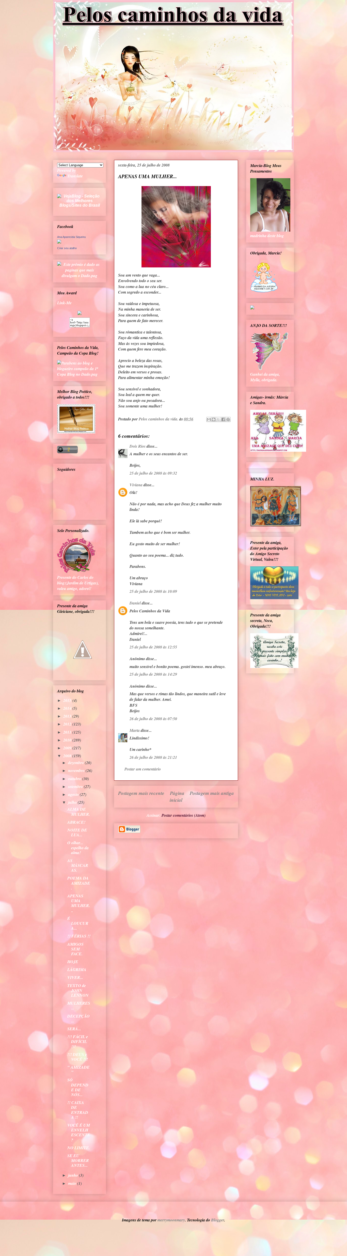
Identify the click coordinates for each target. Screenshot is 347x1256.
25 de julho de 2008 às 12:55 (153, 647)
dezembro (76, 762)
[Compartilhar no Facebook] (223, 419)
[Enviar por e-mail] (208, 419)
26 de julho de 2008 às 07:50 (153, 718)
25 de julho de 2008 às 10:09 (153, 591)
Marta (135, 730)
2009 (67, 748)
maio (72, 1183)
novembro (77, 770)
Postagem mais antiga (212, 793)
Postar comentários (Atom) (184, 815)
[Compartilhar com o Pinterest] (228, 419)
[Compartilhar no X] (218, 419)
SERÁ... (74, 1029)
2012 (67, 724)
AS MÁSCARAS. (77, 865)
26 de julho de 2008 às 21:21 (153, 757)
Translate (75, 176)
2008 (67, 756)
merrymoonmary (171, 1220)
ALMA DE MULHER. (78, 811)
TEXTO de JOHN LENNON (78, 990)
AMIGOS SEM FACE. (75, 949)
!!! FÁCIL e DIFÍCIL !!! (77, 1041)
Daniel (135, 603)
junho (73, 1175)
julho (73, 802)
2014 (67, 708)
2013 (67, 716)
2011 (67, 732)
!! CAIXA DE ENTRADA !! (77, 1110)
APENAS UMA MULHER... (78, 903)
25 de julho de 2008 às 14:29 (153, 674)
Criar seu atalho (67, 248)
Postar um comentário (142, 769)
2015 (67, 700)
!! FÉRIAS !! (78, 936)
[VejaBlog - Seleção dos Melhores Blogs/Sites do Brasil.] (79, 199)
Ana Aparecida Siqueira (71, 236)
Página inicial (177, 796)
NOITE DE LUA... (77, 832)
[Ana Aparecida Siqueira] (59, 242)
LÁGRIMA (76, 969)
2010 (67, 740)
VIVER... (75, 977)
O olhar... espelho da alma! (78, 847)
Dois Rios (138, 446)
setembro (76, 786)
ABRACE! (76, 822)
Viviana (136, 485)
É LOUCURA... (77, 923)
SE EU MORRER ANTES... (78, 1160)
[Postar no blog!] (213, 419)
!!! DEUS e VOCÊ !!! (77, 1057)
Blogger (217, 1220)
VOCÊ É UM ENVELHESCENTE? (78, 1132)
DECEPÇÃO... (78, 1018)
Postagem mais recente (141, 793)
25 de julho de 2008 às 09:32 (153, 473)
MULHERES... (78, 1005)
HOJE (72, 961)
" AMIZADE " (78, 1069)
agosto (74, 794)
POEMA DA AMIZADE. (78, 882)
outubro (75, 778)
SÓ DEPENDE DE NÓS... (77, 1087)
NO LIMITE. (78, 1148)
